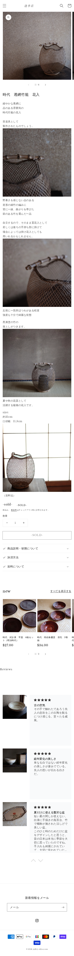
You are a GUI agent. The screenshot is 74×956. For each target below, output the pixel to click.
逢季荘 (35, 949)
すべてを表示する (60, 591)
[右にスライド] (45, 85)
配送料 (14, 510)
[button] (4, 6)
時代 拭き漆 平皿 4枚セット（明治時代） (18, 639)
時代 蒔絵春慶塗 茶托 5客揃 (52, 639)
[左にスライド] (29, 85)
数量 (5, 515)
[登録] (63, 907)
